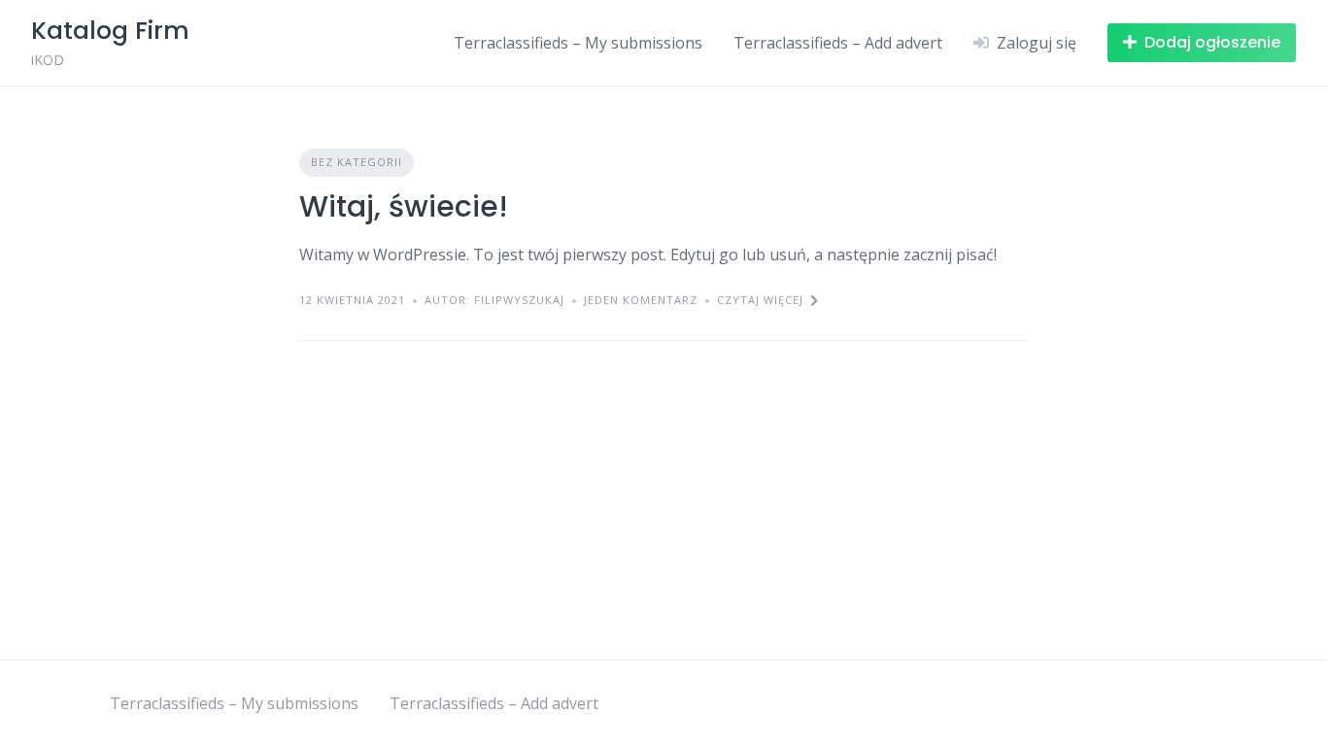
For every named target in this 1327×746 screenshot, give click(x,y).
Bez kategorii (356, 161)
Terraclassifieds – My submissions (578, 42)
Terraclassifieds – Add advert (837, 42)
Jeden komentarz (641, 299)
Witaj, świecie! (403, 206)
